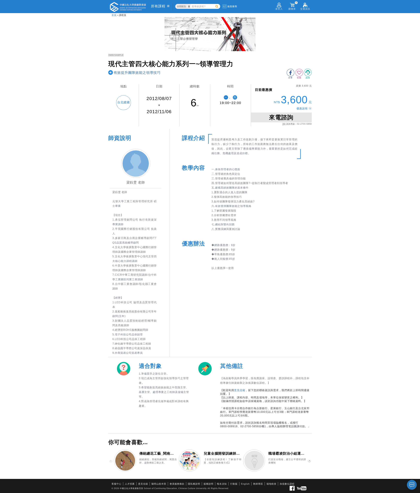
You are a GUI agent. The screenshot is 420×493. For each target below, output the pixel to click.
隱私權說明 (194, 484)
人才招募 (130, 484)
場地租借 (271, 484)
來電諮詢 (281, 117)
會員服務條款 (177, 484)
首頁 (114, 15)
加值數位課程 (287, 484)
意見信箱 (239, 390)
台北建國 (123, 102)
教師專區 (258, 484)
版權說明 (208, 484)
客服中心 (116, 484)
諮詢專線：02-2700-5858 (299, 124)
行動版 (234, 484)
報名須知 (222, 484)
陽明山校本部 (158, 484)
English (245, 484)
